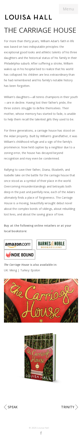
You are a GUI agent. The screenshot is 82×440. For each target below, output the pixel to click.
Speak (13, 407)
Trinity (67, 407)
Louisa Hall (43, 427)
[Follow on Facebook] (41, 433)
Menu (68, 9)
